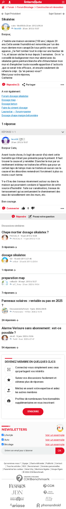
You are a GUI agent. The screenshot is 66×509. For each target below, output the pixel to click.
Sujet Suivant (55, 13)
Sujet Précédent (13, 13)
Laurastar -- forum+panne (16, 111)
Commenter (12, 208)
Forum (11, 7)
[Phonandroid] (48, 505)
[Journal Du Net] (17, 492)
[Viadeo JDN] (48, 499)
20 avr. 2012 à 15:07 (31, 28)
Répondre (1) (12, 84)
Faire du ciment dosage (14, 107)
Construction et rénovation (49, 7)
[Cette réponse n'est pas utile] (33, 208)
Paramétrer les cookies (13, 469)
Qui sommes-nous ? (12, 463)
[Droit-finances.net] (48, 492)
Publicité (49, 463)
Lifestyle (8, 435)
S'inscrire (33, 411)
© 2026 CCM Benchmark (33, 472)
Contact (58, 463)
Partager (31, 84)
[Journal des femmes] (17, 486)
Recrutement (33, 466)
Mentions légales (42, 469)
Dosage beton (9, 103)
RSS (24, 466)
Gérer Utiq (29, 469)
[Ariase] (17, 505)
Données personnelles (50, 466)
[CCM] (48, 486)
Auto (6, 439)
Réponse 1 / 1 (9, 132)
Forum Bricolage (25, 7)
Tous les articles (14, 466)
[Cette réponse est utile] (23, 208)
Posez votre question (43, 216)
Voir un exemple (55, 435)
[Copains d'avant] (17, 499)
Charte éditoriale (37, 463)
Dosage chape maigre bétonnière (20, 115)
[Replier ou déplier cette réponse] (62, 132)
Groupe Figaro (57, 469)
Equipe (25, 463)
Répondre (21, 216)
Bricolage (8, 444)
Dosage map (9, 100)
